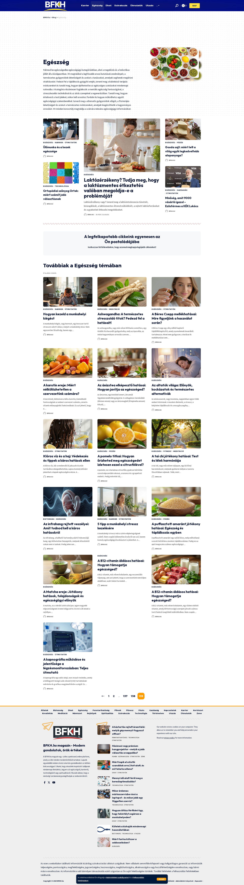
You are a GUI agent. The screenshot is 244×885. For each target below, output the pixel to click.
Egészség (48, 142)
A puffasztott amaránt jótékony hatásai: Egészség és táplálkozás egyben (176, 528)
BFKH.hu (50, 156)
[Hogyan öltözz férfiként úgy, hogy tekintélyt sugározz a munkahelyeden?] (103, 813)
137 (125, 696)
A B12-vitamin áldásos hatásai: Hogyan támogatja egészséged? (120, 565)
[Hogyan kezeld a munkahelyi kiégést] (67, 292)
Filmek (114, 756)
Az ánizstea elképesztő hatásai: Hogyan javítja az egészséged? (121, 387)
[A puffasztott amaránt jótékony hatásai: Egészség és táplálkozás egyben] (176, 501)
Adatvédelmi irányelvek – (185, 881)
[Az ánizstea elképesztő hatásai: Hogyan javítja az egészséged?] (122, 363)
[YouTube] (54, 782)
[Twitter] (49, 782)
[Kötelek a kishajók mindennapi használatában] (103, 829)
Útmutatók (71, 142)
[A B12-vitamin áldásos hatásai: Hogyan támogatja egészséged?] (176, 569)
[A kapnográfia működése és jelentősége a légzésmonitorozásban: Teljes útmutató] (67, 637)
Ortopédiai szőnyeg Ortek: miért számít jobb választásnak (61, 195)
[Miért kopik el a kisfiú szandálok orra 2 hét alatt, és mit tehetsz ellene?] (103, 765)
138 (133, 696)
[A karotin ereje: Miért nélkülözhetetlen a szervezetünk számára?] (67, 363)
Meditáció (114, 309)
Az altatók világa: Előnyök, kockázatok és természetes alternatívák (173, 389)
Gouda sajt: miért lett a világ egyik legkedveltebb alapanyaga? (182, 151)
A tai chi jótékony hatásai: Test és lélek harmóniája (175, 458)
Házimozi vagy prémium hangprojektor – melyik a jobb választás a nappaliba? (128, 749)
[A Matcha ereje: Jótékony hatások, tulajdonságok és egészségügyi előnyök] (67, 569)
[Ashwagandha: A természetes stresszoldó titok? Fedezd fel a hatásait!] (122, 292)
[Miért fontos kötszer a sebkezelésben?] (103, 842)
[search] (176, 6)
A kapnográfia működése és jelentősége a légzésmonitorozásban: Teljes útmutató (65, 665)
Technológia (62, 186)
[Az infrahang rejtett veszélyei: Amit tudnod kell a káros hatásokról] (67, 501)
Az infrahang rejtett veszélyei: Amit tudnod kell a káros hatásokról (66, 528)
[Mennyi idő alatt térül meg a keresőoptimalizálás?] (103, 781)
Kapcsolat (198, 881)
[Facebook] (44, 782)
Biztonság (48, 519)
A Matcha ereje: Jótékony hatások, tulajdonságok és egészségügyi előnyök (63, 596)
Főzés (180, 142)
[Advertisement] (95, 38)
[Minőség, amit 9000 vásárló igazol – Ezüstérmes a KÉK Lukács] (183, 177)
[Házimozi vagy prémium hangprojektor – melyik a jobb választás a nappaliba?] (103, 749)
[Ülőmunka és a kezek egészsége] (61, 129)
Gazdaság (182, 190)
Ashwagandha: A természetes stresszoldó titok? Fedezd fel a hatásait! (120, 318)
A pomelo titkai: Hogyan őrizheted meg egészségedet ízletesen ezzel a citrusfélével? (120, 460)
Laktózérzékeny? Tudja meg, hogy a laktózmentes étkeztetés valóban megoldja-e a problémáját (121, 188)
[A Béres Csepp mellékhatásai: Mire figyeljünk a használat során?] (176, 292)
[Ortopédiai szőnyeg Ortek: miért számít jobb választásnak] (61, 173)
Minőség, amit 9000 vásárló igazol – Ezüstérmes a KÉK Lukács (181, 202)
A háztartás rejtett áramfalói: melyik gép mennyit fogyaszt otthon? (128, 730)
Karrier (59, 142)
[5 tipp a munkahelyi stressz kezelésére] (122, 501)
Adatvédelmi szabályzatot (117, 877)
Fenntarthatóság (119, 737)
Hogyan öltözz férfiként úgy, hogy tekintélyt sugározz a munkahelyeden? (127, 814)
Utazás (137, 833)
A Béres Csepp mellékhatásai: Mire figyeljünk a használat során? (174, 318)
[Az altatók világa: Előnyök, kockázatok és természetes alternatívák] (176, 363)
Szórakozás (123, 756)
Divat (114, 773)
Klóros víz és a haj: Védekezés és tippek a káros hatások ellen (66, 458)
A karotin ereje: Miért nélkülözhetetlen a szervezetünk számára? (61, 389)
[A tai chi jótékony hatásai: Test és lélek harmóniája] (176, 434)
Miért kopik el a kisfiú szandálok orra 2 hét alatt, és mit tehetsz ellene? (128, 765)
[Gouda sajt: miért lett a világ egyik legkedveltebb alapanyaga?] (183, 129)
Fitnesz (167, 451)
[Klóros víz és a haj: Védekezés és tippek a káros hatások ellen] (67, 434)
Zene (143, 756)
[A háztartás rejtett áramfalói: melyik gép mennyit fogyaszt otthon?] (103, 730)
